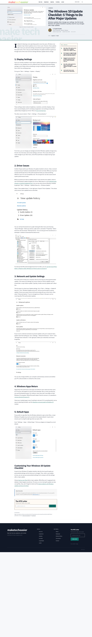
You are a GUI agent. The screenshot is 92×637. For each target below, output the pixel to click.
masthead (34, 515)
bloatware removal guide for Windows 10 (43, 402)
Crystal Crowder (58, 28)
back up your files (22, 480)
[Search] (82, 2)
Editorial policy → (36, 494)
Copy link (53, 35)
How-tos (40, 2)
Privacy (83, 549)
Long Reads (41, 540)
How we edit (73, 31)
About (57, 531)
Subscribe (74, 539)
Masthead (58, 533)
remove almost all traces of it (21, 397)
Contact (57, 540)
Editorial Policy (59, 536)
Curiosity (58, 2)
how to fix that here (41, 110)
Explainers (46, 2)
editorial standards (26, 515)
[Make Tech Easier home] (18, 2)
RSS (77, 543)
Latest (62, 2)
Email (58, 35)
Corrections (58, 538)
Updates (52, 2)
